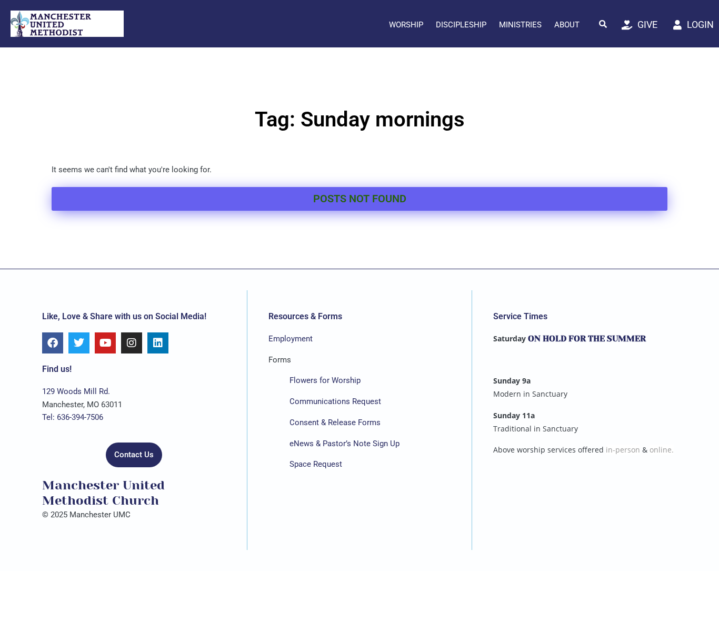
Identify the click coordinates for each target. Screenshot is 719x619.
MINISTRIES (520, 25)
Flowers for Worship (325, 380)
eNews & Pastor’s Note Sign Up (344, 443)
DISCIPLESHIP (461, 25)
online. (662, 450)
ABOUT (567, 25)
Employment (290, 338)
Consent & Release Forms (335, 422)
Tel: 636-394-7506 (72, 417)
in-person (623, 450)
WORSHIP (406, 25)
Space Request (315, 464)
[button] (603, 24)
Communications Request (335, 401)
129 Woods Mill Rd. (76, 391)
